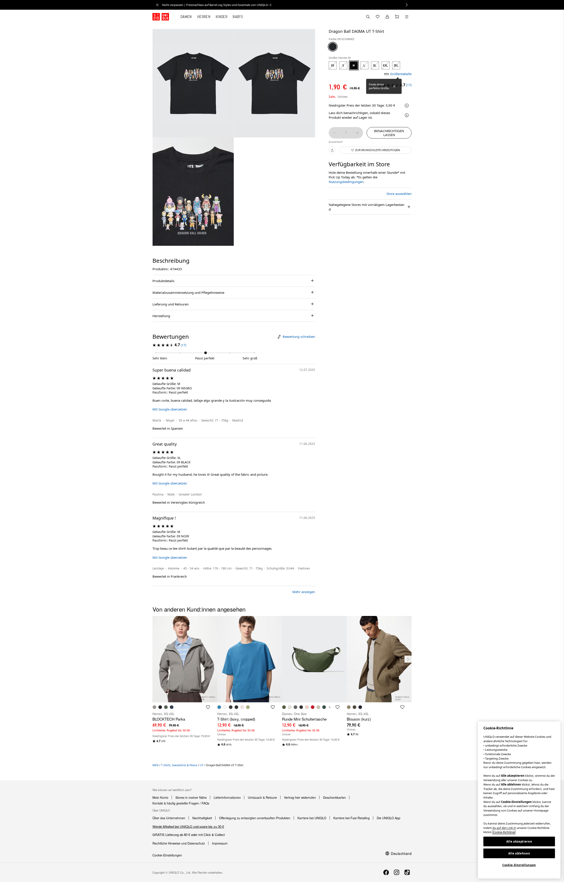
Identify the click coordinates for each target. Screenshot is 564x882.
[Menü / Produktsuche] (407, 17)
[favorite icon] (208, 707)
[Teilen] (332, 150)
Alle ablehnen (519, 853)
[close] (157, 5)
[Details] (407, 115)
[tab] (186, 17)
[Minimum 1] (334, 133)
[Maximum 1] (357, 133)
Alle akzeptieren (519, 841)
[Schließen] (394, 86)
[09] (333, 47)
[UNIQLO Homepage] (160, 17)
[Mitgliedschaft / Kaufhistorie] (387, 17)
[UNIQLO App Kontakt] (368, 17)
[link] (287, 5)
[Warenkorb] (397, 17)
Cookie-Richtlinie (504, 832)
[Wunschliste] (377, 17)
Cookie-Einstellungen (519, 865)
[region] (519, 799)
